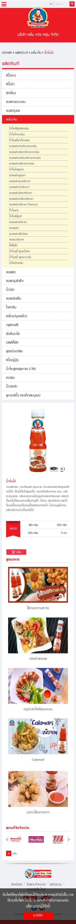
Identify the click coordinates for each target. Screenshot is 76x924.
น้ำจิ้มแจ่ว (14, 210)
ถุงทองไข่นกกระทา (38, 812)
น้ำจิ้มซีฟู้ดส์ (15, 216)
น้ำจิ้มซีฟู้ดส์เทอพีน (19, 129)
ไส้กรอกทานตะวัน (38, 608)
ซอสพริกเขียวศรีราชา (20, 193)
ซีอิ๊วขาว (11, 75)
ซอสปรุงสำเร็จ (15, 281)
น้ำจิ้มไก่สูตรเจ (16, 170)
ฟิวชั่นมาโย (13, 334)
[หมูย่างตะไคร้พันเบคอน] (38, 686)
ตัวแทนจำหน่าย (36, 884)
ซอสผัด (11, 272)
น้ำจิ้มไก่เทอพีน (17, 135)
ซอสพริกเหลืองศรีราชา (21, 199)
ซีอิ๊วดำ (10, 84)
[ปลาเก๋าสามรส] (38, 635)
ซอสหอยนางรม (16, 102)
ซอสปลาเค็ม (13, 298)
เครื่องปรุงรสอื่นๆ (16, 316)
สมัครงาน (56, 884)
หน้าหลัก (7, 53)
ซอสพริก (14, 228)
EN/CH (59, 4)
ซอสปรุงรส (13, 111)
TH (50, 4)
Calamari (38, 760)
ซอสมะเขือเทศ (16, 240)
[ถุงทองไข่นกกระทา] (38, 789)
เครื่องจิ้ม (36, 53)
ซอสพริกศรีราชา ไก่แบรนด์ (23, 205)
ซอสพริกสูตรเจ (17, 175)
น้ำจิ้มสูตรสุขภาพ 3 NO (21, 369)
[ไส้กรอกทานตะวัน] (38, 585)
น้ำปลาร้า (11, 386)
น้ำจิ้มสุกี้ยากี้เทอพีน (19, 140)
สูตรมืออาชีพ (14, 351)
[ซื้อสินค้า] (16, 552)
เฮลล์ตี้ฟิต (12, 342)
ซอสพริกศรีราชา (18, 222)
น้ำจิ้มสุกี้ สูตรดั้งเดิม (19, 251)
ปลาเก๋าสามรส (38, 659)
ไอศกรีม (11, 307)
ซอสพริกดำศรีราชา (19, 187)
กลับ (14, 854)
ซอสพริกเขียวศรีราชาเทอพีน (24, 152)
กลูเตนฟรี (12, 325)
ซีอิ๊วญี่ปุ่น (12, 360)
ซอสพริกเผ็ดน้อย (18, 234)
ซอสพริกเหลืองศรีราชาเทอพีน (25, 158)
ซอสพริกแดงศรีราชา (20, 181)
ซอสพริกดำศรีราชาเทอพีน (23, 146)
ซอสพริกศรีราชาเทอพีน (21, 164)
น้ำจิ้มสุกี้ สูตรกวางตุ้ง (20, 257)
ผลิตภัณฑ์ (21, 53)
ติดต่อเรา (16, 884)
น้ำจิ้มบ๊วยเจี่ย (16, 263)
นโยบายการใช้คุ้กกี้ (38, 906)
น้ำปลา (10, 290)
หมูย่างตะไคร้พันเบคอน (38, 709)
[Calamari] (38, 736)
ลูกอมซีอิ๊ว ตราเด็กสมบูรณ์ (23, 395)
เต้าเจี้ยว (11, 93)
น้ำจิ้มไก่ (49, 53)
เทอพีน (10, 378)
